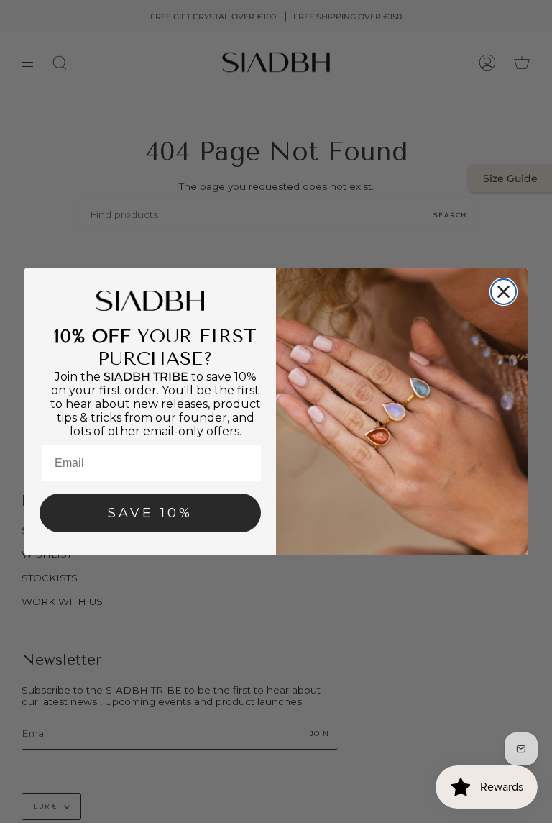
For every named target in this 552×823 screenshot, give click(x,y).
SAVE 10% (150, 513)
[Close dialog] (503, 291)
